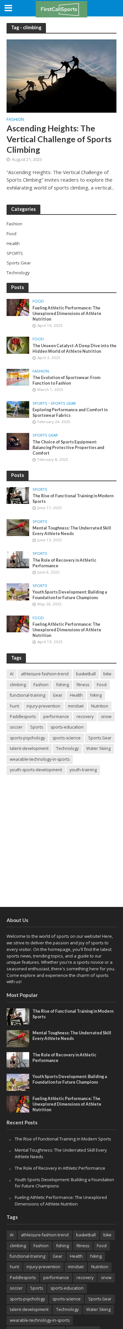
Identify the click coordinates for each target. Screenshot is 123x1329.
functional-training (27, 695)
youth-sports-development (36, 770)
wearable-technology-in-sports (40, 759)
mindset (76, 706)
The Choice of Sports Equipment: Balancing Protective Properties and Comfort (68, 447)
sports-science (66, 738)
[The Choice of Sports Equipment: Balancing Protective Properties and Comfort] (18, 441)
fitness (82, 684)
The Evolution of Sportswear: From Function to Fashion (66, 380)
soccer (16, 727)
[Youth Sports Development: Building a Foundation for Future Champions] (18, 591)
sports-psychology (27, 738)
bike (107, 674)
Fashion (15, 120)
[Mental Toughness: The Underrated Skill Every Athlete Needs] (18, 527)
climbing (18, 684)
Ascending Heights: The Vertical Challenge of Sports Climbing (59, 138)
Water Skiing (98, 748)
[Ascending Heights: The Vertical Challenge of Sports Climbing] (61, 75)
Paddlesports (23, 716)
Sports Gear (63, 403)
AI (11, 674)
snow (106, 716)
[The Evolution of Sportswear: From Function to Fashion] (18, 377)
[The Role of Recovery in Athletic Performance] (18, 559)
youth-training (83, 770)
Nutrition (99, 706)
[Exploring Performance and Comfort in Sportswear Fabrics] (18, 409)
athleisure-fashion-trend (45, 674)
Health (76, 695)
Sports (36, 727)
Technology (67, 748)
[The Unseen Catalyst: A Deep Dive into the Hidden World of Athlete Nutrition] (18, 345)
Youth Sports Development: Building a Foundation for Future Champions (69, 595)
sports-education (67, 727)
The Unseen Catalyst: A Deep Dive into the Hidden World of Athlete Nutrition (74, 348)
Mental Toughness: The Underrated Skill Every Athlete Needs (71, 531)
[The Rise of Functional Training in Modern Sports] (18, 495)
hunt (14, 706)
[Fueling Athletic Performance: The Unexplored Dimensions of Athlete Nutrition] (18, 307)
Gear (57, 695)
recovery (84, 716)
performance (56, 716)
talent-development (29, 748)
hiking (96, 695)
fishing (62, 684)
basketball (86, 674)
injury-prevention (43, 706)
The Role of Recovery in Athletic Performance (64, 563)
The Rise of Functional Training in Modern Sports (72, 498)
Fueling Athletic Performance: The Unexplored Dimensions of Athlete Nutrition (66, 313)
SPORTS (39, 403)
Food (38, 301)
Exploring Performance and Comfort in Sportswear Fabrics (70, 412)
